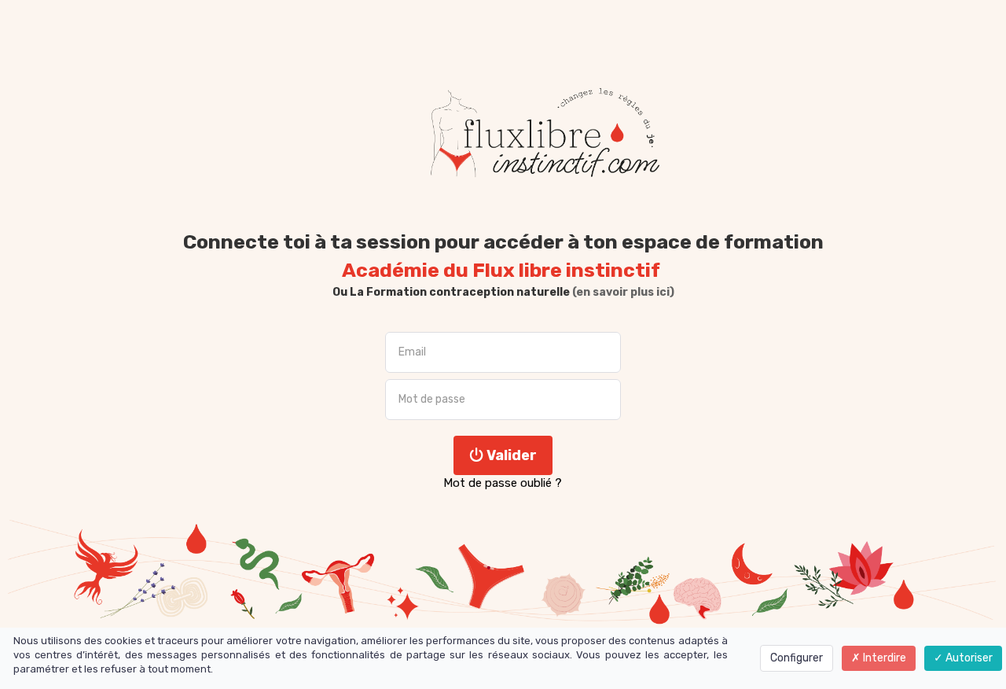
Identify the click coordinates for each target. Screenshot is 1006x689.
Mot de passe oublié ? (502, 483)
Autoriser (968, 658)
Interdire (883, 658)
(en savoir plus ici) (622, 292)
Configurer (796, 658)
